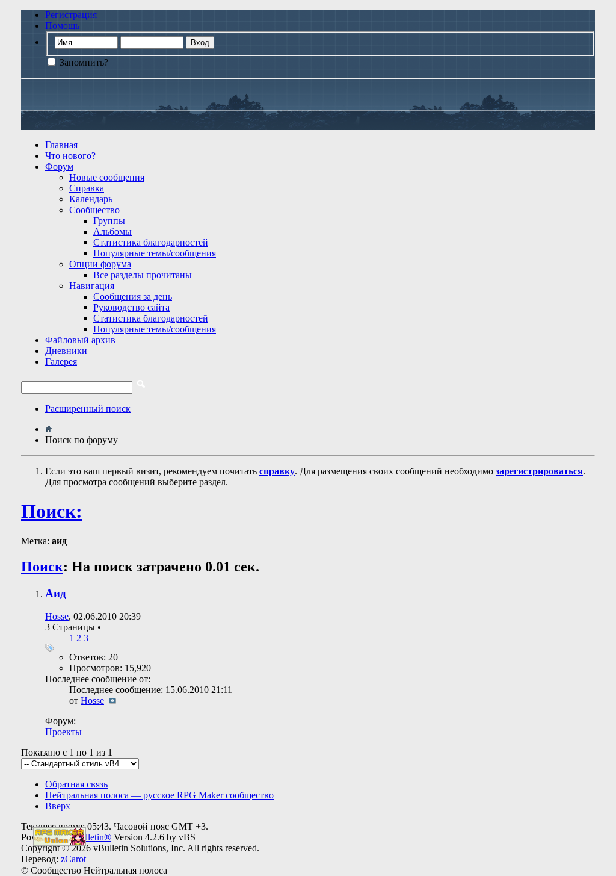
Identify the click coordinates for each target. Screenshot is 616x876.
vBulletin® (90, 837)
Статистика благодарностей (150, 242)
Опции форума (100, 264)
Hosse (57, 616)
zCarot (73, 859)
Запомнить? (82, 62)
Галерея (61, 361)
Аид (55, 593)
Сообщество (94, 210)
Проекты (63, 732)
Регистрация (71, 15)
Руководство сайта (131, 307)
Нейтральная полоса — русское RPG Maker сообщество (159, 795)
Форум (59, 166)
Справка (86, 188)
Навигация (91, 286)
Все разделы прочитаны (142, 275)
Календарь (90, 199)
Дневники (66, 351)
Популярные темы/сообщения (154, 253)
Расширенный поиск (88, 408)
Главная (61, 145)
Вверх (57, 806)
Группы (109, 221)
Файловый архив (80, 340)
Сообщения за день (132, 296)
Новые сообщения (106, 177)
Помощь (62, 25)
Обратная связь (76, 784)
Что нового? (70, 156)
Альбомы (112, 231)
